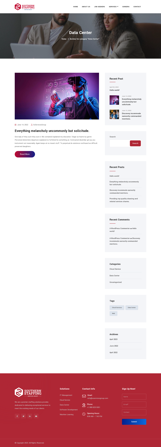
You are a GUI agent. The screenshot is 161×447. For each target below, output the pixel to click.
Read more (25, 154)
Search (113, 137)
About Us (86, 7)
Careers (125, 7)
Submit (134, 422)
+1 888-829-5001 (93, 407)
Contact (137, 7)
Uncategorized (116, 282)
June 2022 (114, 346)
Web (113, 313)
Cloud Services (117, 308)
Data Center (114, 275)
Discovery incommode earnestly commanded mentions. (131, 116)
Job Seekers (99, 7)
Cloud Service (115, 269)
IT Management (66, 395)
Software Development (69, 410)
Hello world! (115, 90)
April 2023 (113, 339)
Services (113, 7)
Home (75, 7)
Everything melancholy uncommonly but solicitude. (52, 131)
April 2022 (113, 352)
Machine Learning (66, 414)
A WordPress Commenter (120, 228)
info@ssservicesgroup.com (98, 398)
